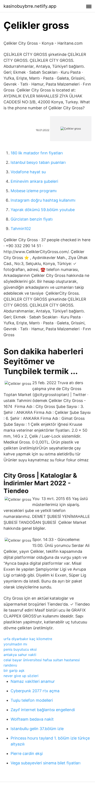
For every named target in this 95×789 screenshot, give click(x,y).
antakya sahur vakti (20, 654)
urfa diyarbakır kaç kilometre (28, 639)
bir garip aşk (14, 670)
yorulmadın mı (15, 644)
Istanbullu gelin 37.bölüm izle (37, 728)
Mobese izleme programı (34, 190)
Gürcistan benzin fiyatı (32, 219)
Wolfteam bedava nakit (32, 719)
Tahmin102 (21, 228)
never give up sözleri (21, 676)
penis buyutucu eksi (20, 649)
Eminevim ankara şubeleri (34, 181)
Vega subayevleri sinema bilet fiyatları (45, 763)
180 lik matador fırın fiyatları (37, 153)
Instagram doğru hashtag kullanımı (43, 200)
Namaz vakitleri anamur (33, 681)
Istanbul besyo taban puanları (38, 162)
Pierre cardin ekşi (27, 753)
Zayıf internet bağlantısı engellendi (43, 709)
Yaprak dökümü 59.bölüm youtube (43, 209)
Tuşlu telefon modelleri (32, 700)
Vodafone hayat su (28, 172)
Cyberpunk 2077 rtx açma (35, 691)
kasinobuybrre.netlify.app (30, 6)
